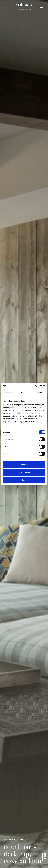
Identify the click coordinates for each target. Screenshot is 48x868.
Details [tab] (24, 393)
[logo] (24, 6)
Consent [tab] (8, 393)
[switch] (42, 439)
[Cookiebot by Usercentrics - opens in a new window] (35, 386)
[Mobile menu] (41, 7)
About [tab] (39, 393)
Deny (24, 480)
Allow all (24, 465)
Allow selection (24, 472)
